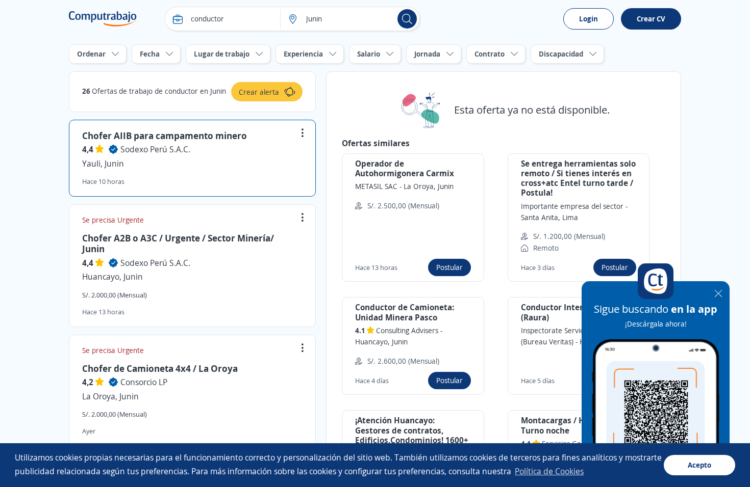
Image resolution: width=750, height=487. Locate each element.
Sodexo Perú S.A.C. (155, 149)
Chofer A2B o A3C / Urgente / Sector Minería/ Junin (178, 243)
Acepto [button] (699, 465)
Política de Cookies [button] (549, 471)
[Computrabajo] (103, 18)
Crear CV (651, 18)
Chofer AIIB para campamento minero (164, 135)
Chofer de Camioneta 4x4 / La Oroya (160, 368)
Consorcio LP (143, 382)
